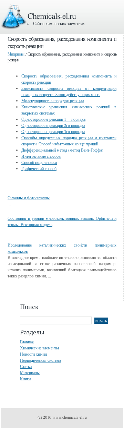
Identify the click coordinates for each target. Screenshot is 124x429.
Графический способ (38, 168)
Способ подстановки (39, 162)
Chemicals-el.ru (52, 15)
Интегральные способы (41, 156)
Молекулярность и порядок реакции (52, 100)
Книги (25, 378)
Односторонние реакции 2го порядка (53, 125)
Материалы (16, 54)
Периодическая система (40, 360)
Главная (27, 341)
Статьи (26, 366)
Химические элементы (39, 347)
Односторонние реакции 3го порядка (53, 131)
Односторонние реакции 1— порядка (53, 119)
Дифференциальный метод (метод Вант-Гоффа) (62, 150)
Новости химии (33, 354)
